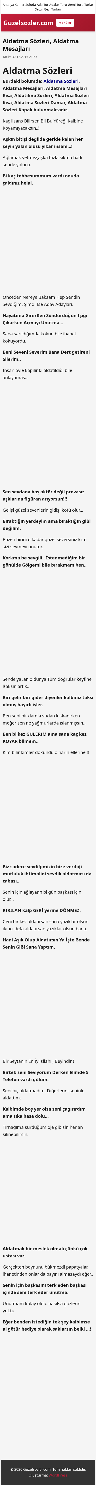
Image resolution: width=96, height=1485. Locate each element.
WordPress (58, 1475)
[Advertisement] (48, 240)
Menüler (65, 23)
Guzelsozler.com (28, 23)
